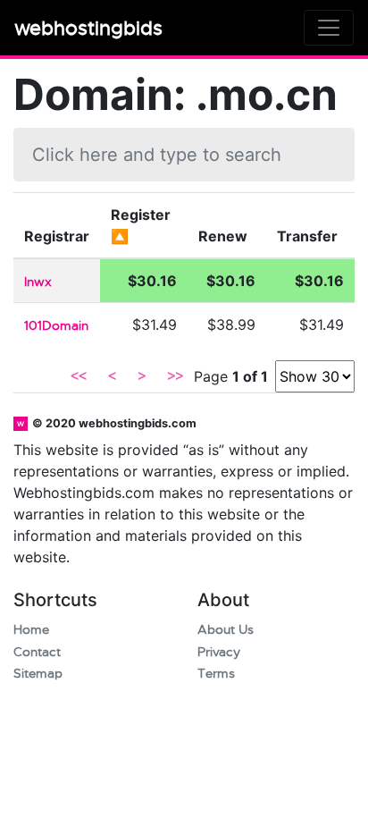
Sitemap (38, 673)
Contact (37, 652)
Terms (216, 673)
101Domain (56, 325)
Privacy (218, 652)
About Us (225, 629)
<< (79, 376)
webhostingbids (88, 28)
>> (175, 376)
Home (31, 629)
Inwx (38, 282)
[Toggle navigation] (329, 28)
